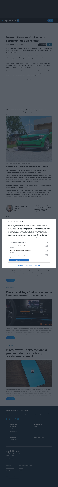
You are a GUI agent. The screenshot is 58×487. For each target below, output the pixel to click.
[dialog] (29, 243)
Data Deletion (21, 265)
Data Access (29, 265)
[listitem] (29, 242)
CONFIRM (18, 260)
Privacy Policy (37, 265)
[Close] (53, 222)
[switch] (46, 246)
